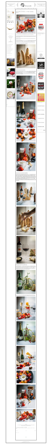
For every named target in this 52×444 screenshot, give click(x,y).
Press (33, 8)
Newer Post (17, 430)
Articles (22, 8)
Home (26, 430)
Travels (25, 8)
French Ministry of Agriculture (25, 40)
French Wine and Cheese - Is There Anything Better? (24, 12)
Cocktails (18, 8)
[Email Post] (25, 427)
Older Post (35, 430)
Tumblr (28, 8)
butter (28, 174)
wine (16, 428)
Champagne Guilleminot (25, 72)
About (15, 8)
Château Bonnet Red (31, 178)
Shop (31, 8)
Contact (36, 8)
